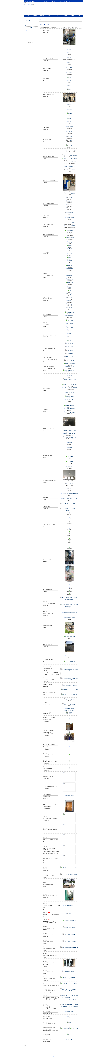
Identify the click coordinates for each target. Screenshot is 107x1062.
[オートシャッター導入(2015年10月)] (69, 811)
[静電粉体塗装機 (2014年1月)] (69, 927)
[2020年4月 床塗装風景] (69, 405)
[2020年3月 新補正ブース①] (69, 379)
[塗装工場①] (69, 204)
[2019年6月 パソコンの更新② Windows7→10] (69, 510)
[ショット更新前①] (69, 150)
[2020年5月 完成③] (69, 399)
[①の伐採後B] (69, 461)
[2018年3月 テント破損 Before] (69, 656)
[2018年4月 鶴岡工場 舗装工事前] (69, 636)
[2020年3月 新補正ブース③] (69, 437)
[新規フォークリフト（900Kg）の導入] (69, 842)
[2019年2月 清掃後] (69, 541)
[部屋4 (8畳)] (69, 304)
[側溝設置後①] (69, 275)
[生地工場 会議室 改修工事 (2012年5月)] (69, 1017)
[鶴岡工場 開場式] (69, 708)
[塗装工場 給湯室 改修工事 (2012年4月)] (69, 1034)
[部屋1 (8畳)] (69, 294)
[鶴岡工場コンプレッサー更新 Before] (69, 689)
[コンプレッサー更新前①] (69, 166)
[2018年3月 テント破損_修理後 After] (69, 661)
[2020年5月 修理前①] (69, 375)
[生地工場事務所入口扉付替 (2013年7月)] (69, 966)
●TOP (26, 23)
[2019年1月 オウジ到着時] (69, 587)
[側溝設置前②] (69, 268)
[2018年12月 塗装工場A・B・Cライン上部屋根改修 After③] (69, 606)
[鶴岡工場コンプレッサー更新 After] (69, 694)
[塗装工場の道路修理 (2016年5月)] (69, 768)
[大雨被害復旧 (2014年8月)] (69, 887)
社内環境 (65, 15)
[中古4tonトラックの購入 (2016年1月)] (69, 780)
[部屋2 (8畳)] (69, 297)
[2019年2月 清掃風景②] (69, 564)
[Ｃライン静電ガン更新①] (69, 222)
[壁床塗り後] (69, 145)
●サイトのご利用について (30, 27)
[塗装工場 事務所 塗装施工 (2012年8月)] (69, 1011)
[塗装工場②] (69, 208)
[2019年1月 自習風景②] (69, 593)
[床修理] (69, 330)
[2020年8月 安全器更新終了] (69, 370)
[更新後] (69, 49)
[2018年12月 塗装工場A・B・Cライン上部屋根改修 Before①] (69, 599)
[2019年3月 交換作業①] (69, 513)
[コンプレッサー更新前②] (69, 170)
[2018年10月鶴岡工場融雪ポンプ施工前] (69, 612)
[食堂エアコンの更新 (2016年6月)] (69, 761)
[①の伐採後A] (69, 456)
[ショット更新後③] (69, 161)
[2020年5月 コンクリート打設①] (69, 384)
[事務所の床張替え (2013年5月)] (69, 971)
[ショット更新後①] (69, 155)
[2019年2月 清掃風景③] (69, 580)
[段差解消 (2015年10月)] (69, 795)
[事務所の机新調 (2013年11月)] (69, 941)
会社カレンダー (57, 15)
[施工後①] (69, 253)
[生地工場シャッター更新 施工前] (69, 699)
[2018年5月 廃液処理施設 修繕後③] (69, 632)
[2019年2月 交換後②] (69, 531)
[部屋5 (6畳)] (69, 307)
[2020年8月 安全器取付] (69, 363)
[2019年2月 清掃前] (69, 538)
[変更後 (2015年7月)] (69, 832)
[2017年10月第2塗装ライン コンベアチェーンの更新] (69, 679)
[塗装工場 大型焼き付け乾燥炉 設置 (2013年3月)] (69, 978)
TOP (28, 15)
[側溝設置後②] (69, 279)
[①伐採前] (69, 442)
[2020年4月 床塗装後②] (69, 408)
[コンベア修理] (69, 320)
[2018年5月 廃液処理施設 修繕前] (69, 617)
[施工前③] (69, 248)
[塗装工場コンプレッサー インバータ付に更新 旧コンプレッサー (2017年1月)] (69, 741)
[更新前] (69, 45)
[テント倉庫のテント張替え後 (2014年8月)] (69, 876)
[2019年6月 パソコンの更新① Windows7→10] (69, 505)
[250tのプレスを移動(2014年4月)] (69, 905)
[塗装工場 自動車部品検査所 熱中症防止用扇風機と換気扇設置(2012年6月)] (64, 1028)
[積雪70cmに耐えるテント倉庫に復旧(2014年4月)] (69, 913)
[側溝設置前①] (69, 265)
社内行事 (72, 15)
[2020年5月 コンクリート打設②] (69, 387)
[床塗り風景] (69, 140)
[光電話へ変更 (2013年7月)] (69, 955)
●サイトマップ (28, 25)
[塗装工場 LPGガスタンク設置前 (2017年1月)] (69, 719)
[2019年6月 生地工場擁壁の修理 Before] (69, 493)
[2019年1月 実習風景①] (69, 590)
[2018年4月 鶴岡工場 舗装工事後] (69, 652)
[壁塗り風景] (69, 136)
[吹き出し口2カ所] (69, 479)
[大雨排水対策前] (69, 212)
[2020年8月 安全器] (69, 366)
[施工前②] (69, 245)
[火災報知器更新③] (69, 237)
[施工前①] (69, 242)
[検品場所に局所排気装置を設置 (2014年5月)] (69, 900)
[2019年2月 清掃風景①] (69, 547)
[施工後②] (69, 257)
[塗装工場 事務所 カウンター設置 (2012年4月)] (69, 1022)
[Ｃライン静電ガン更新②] (69, 225)
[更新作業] (69, 109)
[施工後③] (69, 260)
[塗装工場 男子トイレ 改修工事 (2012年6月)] (69, 1039)
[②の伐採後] (69, 466)
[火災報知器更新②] (69, 234)
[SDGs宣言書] (69, 126)
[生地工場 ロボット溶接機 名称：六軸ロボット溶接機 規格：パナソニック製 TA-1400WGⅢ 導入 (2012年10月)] (69, 999)
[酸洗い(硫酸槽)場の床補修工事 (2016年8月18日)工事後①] (69, 754)
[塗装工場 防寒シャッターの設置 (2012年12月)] (69, 985)
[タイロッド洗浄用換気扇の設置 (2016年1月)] (69, 791)
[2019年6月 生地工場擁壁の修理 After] (69, 498)
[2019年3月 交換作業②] (69, 517)
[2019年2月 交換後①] (69, 528)
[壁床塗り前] (69, 131)
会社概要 (35, 15)
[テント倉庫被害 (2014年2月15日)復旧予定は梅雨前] (69, 920)
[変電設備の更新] (69, 343)
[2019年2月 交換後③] (69, 534)
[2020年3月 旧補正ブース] (69, 425)
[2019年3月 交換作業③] (69, 522)
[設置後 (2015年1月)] (69, 853)
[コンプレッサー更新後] (69, 190)
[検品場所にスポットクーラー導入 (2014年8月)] (69, 869)
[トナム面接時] (69, 584)
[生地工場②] (69, 201)
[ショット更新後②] (69, 158)
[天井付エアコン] (69, 483)
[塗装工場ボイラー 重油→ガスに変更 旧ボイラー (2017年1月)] (69, 746)
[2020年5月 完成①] (69, 392)
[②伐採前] (69, 447)
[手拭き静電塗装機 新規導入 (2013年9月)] (69, 948)
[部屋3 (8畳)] (69, 300)
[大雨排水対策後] (69, 217)
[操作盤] (69, 488)
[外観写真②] (69, 713)
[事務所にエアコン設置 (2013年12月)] (69, 934)
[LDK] (69, 290)
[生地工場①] (69, 197)
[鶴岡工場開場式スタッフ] (69, 710)
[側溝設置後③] (69, 282)
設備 (49, 15)
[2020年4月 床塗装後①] (69, 412)
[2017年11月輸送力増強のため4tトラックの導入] (69, 670)
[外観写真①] (69, 712)
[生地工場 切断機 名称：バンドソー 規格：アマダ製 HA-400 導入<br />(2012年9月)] (69, 1006)
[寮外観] (69, 287)
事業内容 (42, 15)
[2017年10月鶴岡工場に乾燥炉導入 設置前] (69, 685)
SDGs (79, 15)
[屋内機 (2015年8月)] (69, 822)
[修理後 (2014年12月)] (69, 863)
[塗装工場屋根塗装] (69, 312)
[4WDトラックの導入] (69, 356)
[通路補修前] (69, 67)
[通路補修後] (69, 72)
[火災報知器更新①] (69, 230)
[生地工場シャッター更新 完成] (69, 704)
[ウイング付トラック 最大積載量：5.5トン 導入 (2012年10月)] (69, 990)
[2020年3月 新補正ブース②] (69, 433)
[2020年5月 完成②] (69, 396)
